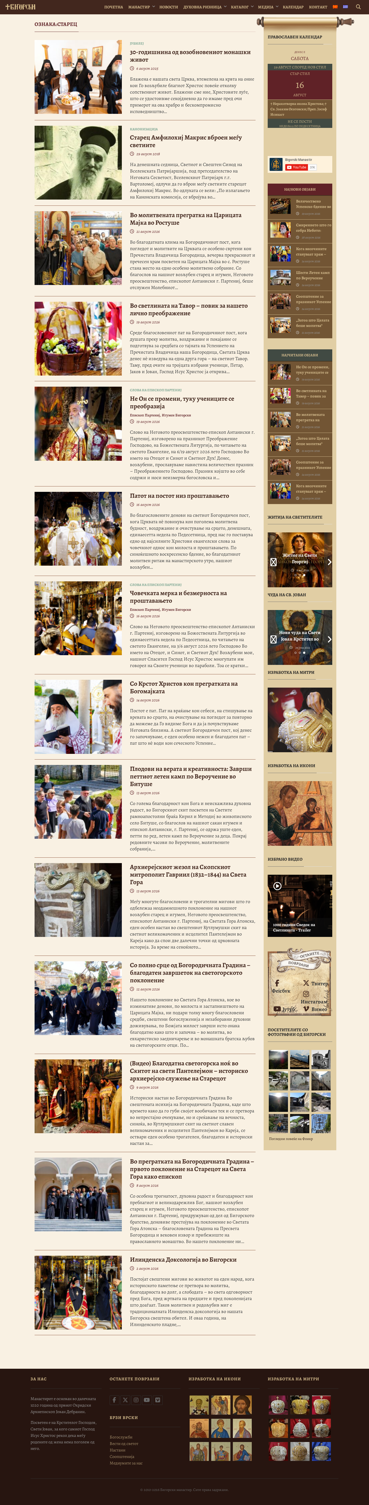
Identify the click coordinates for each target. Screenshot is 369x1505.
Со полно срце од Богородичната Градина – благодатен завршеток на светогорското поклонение (190, 972)
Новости (168, 7)
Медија (265, 7)
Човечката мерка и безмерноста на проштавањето (178, 596)
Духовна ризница (202, 7)
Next (328, 559)
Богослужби (121, 1437)
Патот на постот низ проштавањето (179, 495)
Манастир (139, 7)
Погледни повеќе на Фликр (291, 1138)
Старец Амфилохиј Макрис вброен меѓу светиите (186, 141)
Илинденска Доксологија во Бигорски (183, 1259)
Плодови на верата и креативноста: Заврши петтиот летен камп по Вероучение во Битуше (191, 776)
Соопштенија (122, 1457)
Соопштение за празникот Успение (313, 299)
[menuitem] (335, 7)
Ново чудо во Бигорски (299, 635)
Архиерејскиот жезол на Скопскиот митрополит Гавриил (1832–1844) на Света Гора (188, 874)
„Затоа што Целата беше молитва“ (312, 322)
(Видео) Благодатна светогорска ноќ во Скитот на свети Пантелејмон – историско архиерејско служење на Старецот (189, 1070)
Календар (293, 7)
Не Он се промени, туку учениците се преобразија (182, 402)
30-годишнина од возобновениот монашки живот (190, 55)
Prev (272, 559)
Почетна (113, 7)
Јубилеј (137, 43)
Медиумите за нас (126, 1463)
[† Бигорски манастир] (20, 6)
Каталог (240, 7)
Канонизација (144, 129)
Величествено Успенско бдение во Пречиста (313, 206)
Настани (117, 1450)
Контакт (318, 7)
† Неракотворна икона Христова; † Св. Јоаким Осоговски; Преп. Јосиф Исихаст (298, 109)
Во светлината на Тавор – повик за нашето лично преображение (189, 309)
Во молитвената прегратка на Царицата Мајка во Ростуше (185, 218)
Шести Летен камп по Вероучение (313, 275)
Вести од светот (124, 1444)
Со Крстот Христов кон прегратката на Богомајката (184, 687)
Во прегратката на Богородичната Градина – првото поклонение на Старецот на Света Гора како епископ (192, 1169)
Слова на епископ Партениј (156, 390)
